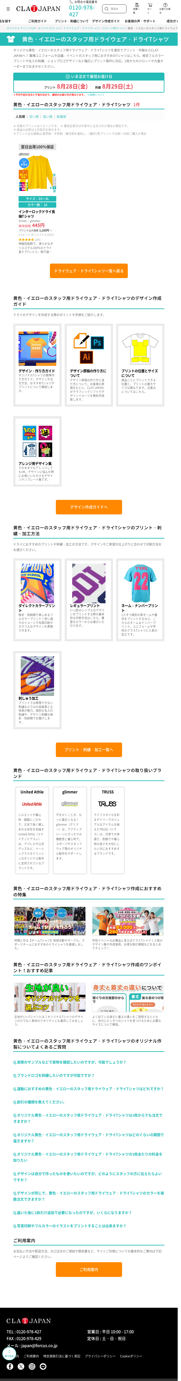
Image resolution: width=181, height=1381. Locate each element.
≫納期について (95, 95)
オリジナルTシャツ (49, 28)
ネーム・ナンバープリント (140, 599)
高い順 (47, 116)
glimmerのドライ (70, 830)
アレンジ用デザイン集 (37, 451)
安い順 (34, 116)
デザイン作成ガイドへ (89, 507)
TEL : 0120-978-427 (24, 1332)
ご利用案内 (88, 1269)
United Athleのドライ (32, 830)
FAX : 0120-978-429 (24, 1338)
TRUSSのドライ (108, 830)
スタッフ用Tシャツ (113, 28)
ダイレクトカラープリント (37, 599)
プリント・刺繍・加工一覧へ (88, 749)
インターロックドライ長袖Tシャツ (37, 198)
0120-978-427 (82, 10)
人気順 (20, 116)
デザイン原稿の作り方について (89, 365)
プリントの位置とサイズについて (140, 365)
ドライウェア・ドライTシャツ (82, 28)
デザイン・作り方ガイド (37, 365)
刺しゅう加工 (37, 690)
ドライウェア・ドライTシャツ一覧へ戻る (89, 270)
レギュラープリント (89, 599)
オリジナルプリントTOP (21, 28)
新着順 (61, 116)
